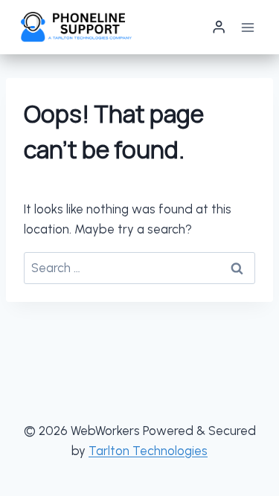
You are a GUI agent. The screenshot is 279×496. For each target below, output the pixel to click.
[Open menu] (247, 27)
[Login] (218, 27)
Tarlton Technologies (148, 450)
